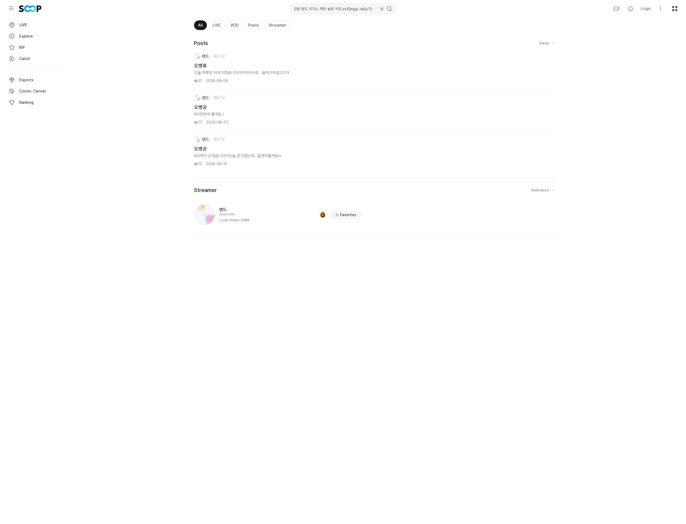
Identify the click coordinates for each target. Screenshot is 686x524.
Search (389, 9)
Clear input (382, 9)
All (200, 25)
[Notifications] (630, 8)
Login (646, 8)
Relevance (540, 190)
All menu (674, 8)
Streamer (277, 25)
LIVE (216, 25)
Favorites (348, 215)
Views (544, 43)
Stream (616, 8)
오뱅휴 (200, 65)
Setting (660, 8)
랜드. (206, 56)
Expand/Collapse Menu (11, 8)
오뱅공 (200, 107)
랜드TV (219, 56)
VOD (234, 25)
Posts (253, 25)
